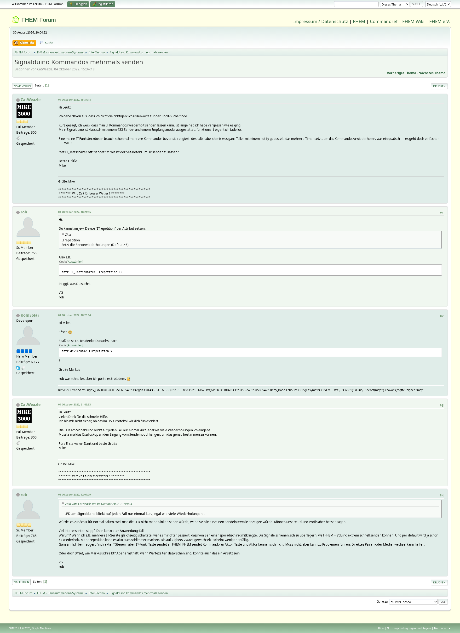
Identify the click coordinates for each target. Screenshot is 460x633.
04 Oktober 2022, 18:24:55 (74, 212)
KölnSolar (30, 315)
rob (24, 212)
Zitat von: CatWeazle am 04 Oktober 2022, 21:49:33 (98, 504)
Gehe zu (382, 601)
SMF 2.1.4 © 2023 (19, 628)
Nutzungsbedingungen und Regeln (409, 628)
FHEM (359, 21)
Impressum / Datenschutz (320, 21)
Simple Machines (41, 628)
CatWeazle (30, 99)
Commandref (383, 21)
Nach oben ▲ (442, 628)
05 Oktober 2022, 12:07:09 (74, 494)
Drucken (439, 86)
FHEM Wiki (413, 21)
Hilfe (381, 628)
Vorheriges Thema (401, 73)
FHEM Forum (38, 20)
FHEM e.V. (439, 21)
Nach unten (22, 85)
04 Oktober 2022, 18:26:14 (74, 315)
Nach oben (21, 582)
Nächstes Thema (432, 73)
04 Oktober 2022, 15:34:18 (74, 99)
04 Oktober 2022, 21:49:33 (74, 404)
